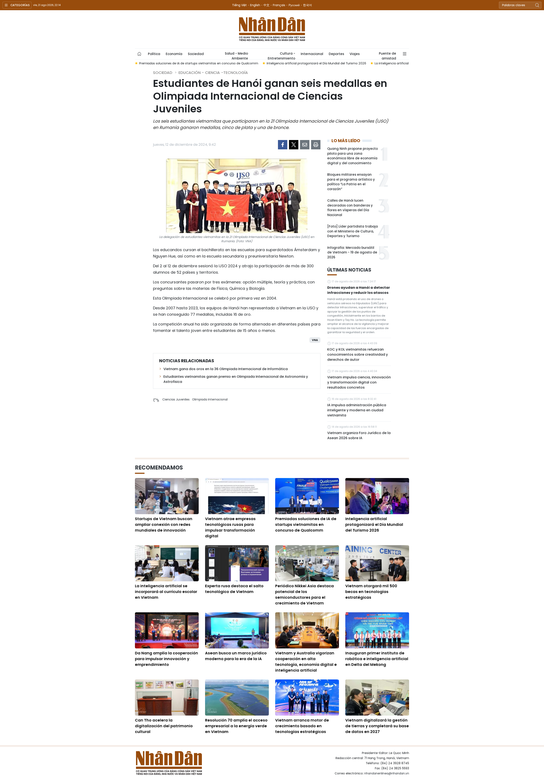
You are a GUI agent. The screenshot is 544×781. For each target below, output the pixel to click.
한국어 (307, 5)
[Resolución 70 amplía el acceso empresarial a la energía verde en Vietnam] (237, 697)
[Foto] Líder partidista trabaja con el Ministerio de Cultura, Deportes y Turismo (352, 231)
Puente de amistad (387, 55)
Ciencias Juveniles (176, 399)
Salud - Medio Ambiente (236, 55)
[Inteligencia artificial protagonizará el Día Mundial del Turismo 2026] (377, 496)
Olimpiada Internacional (210, 399)
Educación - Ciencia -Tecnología (213, 72)
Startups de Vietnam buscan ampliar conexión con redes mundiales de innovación (163, 524)
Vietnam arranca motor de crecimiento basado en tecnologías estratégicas (302, 725)
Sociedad (196, 54)
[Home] (139, 54)
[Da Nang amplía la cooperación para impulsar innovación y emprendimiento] (167, 630)
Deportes (336, 54)
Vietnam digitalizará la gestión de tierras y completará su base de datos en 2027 (377, 725)
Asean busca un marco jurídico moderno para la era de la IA (236, 655)
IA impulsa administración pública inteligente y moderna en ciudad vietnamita (356, 410)
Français (279, 5)
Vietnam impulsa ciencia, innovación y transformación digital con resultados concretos (359, 382)
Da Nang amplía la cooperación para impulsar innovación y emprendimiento (166, 658)
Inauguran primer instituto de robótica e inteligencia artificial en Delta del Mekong (376, 658)
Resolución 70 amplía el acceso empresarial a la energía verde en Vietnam (236, 725)
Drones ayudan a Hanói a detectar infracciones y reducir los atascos (358, 290)
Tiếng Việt (239, 5)
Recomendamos (159, 467)
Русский (294, 5)
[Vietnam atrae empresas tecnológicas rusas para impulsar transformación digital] (237, 496)
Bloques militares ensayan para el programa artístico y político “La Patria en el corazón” (351, 181)
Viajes (355, 54)
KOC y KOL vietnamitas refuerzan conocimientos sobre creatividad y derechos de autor (357, 354)
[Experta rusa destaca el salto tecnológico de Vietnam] (237, 563)
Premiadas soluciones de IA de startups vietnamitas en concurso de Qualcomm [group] (198, 63)
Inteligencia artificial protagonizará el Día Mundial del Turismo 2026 (374, 524)
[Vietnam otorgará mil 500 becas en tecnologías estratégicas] (377, 563)
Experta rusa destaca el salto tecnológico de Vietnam (234, 588)
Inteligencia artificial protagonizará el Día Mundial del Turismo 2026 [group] (316, 63)
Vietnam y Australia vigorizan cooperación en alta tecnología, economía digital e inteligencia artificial (306, 661)
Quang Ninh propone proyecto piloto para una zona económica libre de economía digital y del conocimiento (352, 155)
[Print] (315, 144)
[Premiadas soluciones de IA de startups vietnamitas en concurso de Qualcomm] (307, 496)
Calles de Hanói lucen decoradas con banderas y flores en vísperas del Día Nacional (350, 207)
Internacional (312, 54)
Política (154, 54)
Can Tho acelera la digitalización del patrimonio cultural (164, 725)
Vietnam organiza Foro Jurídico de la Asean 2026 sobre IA (359, 435)
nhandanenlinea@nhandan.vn (386, 773)
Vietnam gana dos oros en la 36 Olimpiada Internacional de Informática (225, 368)
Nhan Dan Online (272, 29)
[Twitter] (293, 144)
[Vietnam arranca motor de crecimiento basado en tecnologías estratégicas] (307, 697)
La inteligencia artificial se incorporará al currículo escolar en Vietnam (166, 591)
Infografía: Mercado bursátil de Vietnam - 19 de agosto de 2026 (352, 252)
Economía (174, 54)
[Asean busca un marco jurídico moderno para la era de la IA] (237, 630)
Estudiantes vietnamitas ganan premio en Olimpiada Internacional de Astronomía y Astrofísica (235, 379)
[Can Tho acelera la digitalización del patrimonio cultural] (167, 697)
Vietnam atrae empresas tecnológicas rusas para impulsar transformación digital (230, 527)
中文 (266, 5)
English (255, 5)
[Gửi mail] (304, 144)
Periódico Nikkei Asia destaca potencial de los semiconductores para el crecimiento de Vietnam (304, 594)
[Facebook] (282, 144)
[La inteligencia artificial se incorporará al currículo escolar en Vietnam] (167, 563)
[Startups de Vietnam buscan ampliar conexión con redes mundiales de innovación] (167, 496)
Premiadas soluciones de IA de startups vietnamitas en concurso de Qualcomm (305, 524)
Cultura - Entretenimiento (281, 55)
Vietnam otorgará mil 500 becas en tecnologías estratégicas (371, 591)
